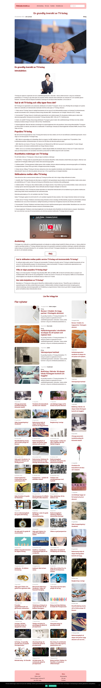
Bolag (84, 16)
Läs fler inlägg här (50, 296)
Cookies (52, 6)
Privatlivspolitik (52, 685)
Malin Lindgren (52, 306)
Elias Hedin (49, 326)
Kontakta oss (59, 6)
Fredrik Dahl (50, 367)
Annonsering (40, 6)
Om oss (47, 6)
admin (48, 347)
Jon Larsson (28, 16)
